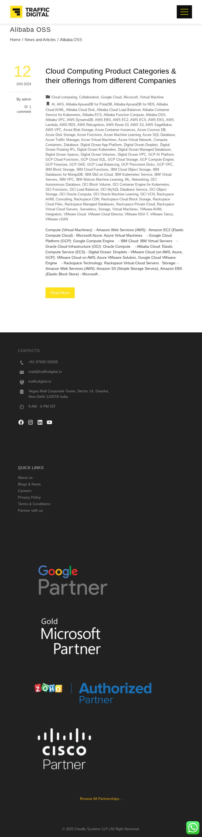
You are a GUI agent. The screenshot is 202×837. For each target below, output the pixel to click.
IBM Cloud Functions (93, 169)
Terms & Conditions (34, 504)
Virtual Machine (152, 97)
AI (53, 104)
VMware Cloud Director (105, 214)
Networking (140, 179)
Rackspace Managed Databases (89, 204)
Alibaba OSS (155, 115)
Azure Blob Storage (78, 130)
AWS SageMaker (158, 125)
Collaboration (89, 97)
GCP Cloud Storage (123, 159)
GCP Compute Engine (157, 159)
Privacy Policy (29, 497)
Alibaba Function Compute (124, 115)
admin (26, 99)
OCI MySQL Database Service (123, 189)
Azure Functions (89, 135)
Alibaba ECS (92, 115)
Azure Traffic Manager (62, 140)
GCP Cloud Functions (62, 159)
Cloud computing (64, 97)
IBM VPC (66, 179)
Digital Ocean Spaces (62, 154)
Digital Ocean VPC (132, 154)
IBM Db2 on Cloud (99, 174)
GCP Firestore (56, 164)
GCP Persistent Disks (138, 164)
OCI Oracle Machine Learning (115, 194)
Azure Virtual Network (135, 140)
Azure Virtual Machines (99, 140)
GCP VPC (165, 164)
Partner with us (30, 510)
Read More (60, 293)
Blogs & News (29, 484)
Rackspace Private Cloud (135, 204)
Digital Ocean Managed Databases (144, 149)
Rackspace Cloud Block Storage (126, 199)
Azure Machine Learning (122, 135)
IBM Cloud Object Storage (131, 169)
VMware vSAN (57, 219)
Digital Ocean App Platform (101, 145)
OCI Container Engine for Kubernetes (141, 184)
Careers (24, 491)
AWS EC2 (120, 120)
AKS (60, 104)
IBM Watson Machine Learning (99, 179)
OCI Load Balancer (84, 189)
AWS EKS (156, 120)
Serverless (88, 209)
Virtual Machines (125, 209)
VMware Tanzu (161, 214)
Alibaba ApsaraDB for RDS (134, 104)
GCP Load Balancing (103, 164)
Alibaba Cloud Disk (80, 110)
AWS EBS (103, 120)
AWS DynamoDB (80, 120)
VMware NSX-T (136, 214)
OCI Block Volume (96, 184)
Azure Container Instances (115, 130)
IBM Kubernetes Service (133, 174)
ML (127, 179)
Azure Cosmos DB (151, 130)
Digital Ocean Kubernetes (96, 149)
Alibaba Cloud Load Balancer (118, 110)
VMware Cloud (75, 214)
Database (71, 145)
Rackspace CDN (86, 199)
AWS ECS (138, 120)
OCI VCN (147, 194)
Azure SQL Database (159, 135)
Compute (160, 140)
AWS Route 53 (117, 125)
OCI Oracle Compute (75, 194)
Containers (54, 145)
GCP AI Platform (161, 154)
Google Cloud (111, 97)
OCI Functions (57, 189)
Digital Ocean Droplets (141, 145)
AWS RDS (67, 125)
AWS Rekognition (90, 125)
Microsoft (131, 97)
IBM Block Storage (60, 169)
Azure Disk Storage (60, 135)
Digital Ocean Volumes (98, 154)
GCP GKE (77, 164)
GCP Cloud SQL (93, 159)
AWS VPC (54, 130)
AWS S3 (137, 125)
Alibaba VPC (55, 120)
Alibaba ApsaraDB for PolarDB (89, 104)
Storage (104, 209)
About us (25, 477)
